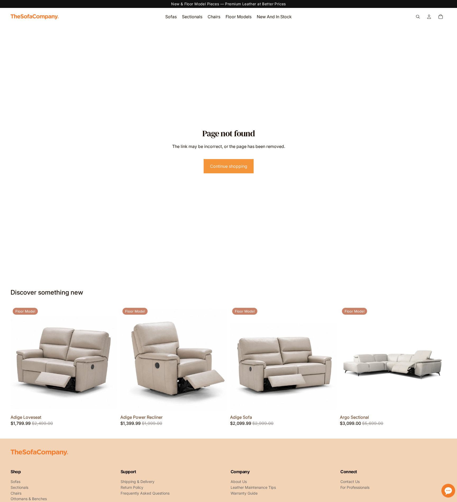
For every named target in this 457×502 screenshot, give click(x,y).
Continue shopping (228, 166)
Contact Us (350, 482)
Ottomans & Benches (29, 499)
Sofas (15, 482)
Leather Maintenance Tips (253, 487)
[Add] (438, 404)
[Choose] (109, 404)
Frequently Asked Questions (145, 493)
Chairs (16, 493)
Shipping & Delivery (137, 482)
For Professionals (354, 487)
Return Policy (132, 487)
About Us (239, 482)
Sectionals (19, 487)
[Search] (418, 16)
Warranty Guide (244, 493)
